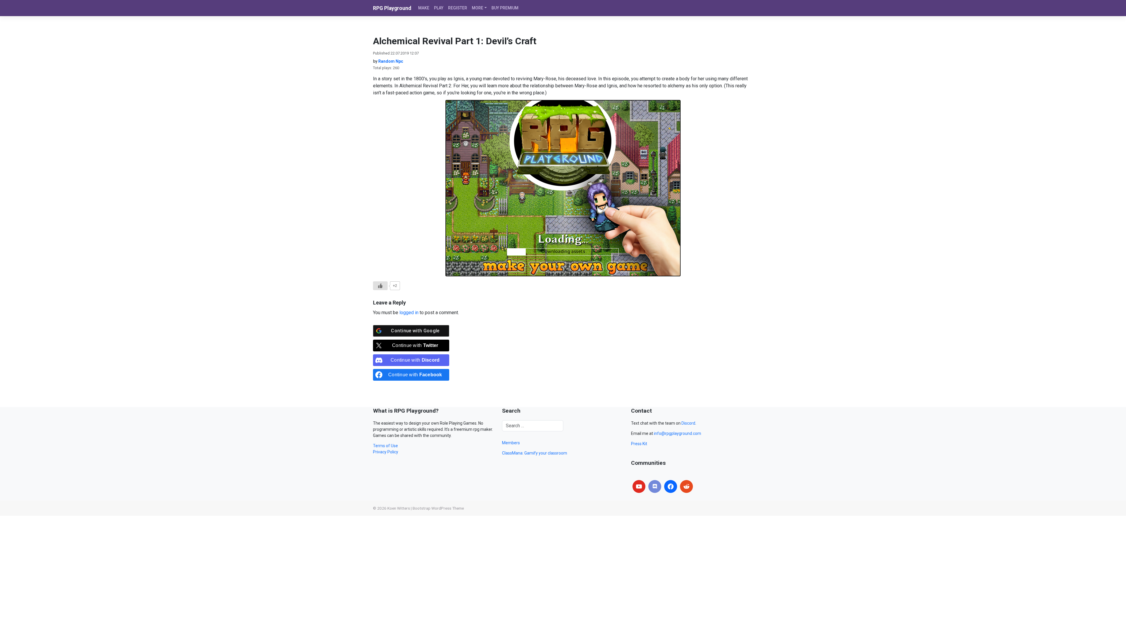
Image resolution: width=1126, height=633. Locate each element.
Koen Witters (398, 508)
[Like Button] (380, 285)
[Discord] (655, 486)
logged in (408, 312)
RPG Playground (392, 8)
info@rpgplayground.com (677, 433)
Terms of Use (385, 445)
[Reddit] (686, 486)
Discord (688, 423)
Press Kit (639, 443)
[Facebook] (671, 486)
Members (511, 442)
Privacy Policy (385, 452)
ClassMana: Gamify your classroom (534, 453)
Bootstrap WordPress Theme (438, 508)
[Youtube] (639, 486)
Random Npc (390, 61)
